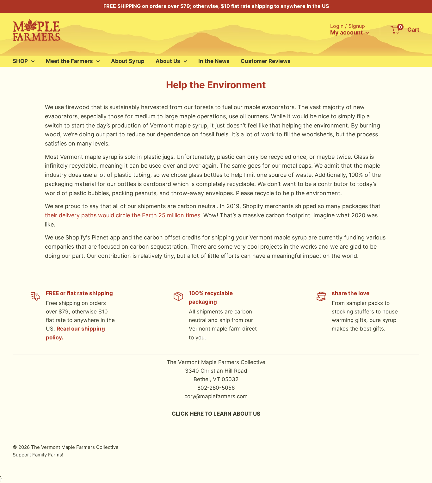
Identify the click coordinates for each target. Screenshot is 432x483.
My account (347, 32)
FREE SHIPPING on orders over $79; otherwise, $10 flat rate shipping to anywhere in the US (216, 6)
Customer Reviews (266, 61)
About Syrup (128, 61)
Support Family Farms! (38, 455)
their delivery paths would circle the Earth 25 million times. (123, 215)
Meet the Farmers (69, 61)
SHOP (20, 61)
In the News (214, 61)
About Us (168, 61)
